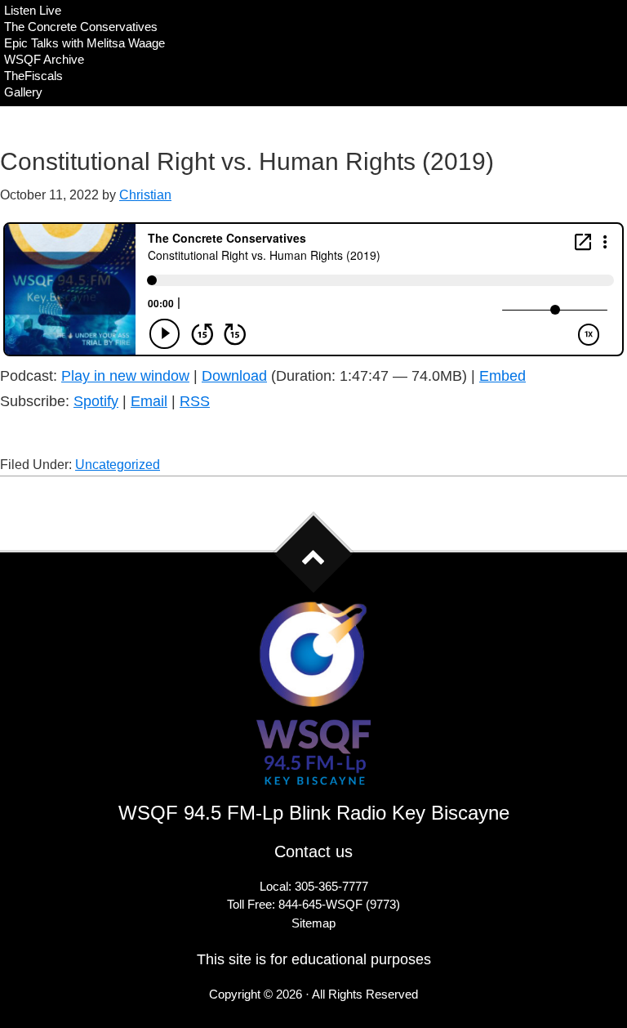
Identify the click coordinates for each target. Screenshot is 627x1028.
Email (149, 401)
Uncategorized (117, 465)
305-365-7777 (331, 886)
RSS (195, 401)
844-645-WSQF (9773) (339, 904)
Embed (502, 376)
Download (234, 376)
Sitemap (313, 923)
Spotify (95, 401)
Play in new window (125, 376)
